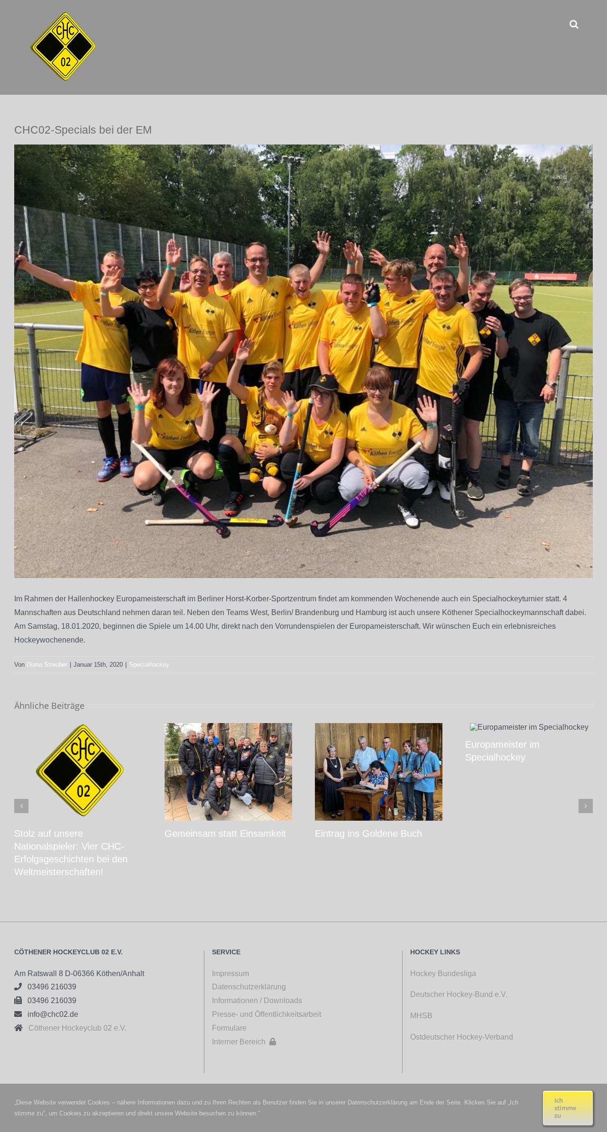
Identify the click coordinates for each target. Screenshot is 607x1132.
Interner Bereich (244, 1042)
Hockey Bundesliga (443, 973)
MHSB (421, 1016)
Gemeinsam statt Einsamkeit (225, 833)
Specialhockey (149, 664)
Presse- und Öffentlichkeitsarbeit (266, 1014)
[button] (574, 24)
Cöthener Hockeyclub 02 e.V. (75, 1028)
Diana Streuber (47, 664)
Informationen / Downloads (257, 1000)
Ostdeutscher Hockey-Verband (462, 1037)
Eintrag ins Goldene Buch (368, 833)
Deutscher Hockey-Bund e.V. (458, 994)
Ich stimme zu (565, 1108)
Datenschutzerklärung (249, 987)
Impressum (230, 973)
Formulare (229, 1028)
